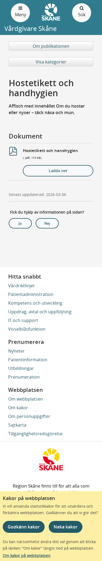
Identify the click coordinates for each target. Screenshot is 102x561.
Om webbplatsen (25, 399)
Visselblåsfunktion (26, 329)
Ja (20, 223)
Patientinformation (27, 360)
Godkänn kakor (24, 527)
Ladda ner (58, 170)
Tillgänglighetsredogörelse (35, 434)
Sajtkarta (17, 425)
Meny (20, 15)
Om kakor (18, 408)
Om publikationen (51, 46)
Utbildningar (21, 368)
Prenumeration (24, 377)
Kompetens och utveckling (35, 303)
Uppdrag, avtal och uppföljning (40, 312)
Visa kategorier (51, 62)
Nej (47, 223)
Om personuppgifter (29, 416)
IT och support (23, 320)
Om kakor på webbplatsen (27, 555)
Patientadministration (30, 294)
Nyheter (16, 351)
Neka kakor (66, 527)
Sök (81, 15)
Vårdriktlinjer (21, 286)
